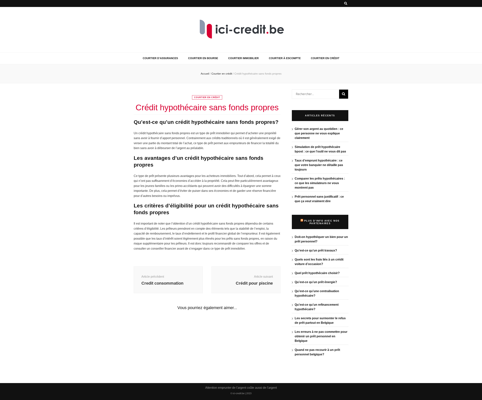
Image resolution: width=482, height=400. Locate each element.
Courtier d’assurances (160, 58)
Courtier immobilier (243, 58)
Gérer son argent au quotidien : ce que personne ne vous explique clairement (319, 133)
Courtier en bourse (203, 58)
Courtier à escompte (285, 58)
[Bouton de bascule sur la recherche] (345, 3)
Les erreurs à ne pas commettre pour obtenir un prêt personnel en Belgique (321, 336)
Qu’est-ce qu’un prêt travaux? (316, 250)
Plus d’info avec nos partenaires (322, 222)
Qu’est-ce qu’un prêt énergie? (316, 282)
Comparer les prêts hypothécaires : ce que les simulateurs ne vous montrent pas (320, 183)
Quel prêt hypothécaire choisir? (317, 273)
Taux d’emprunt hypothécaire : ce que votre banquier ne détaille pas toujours (319, 165)
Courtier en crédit (325, 58)
